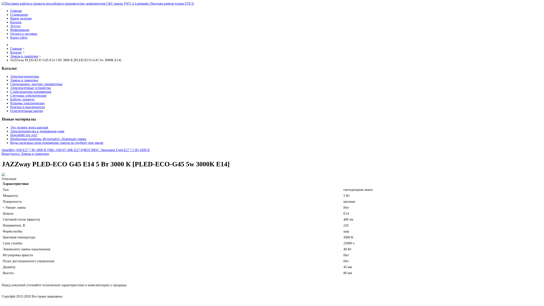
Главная (16, 11)
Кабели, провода (22, 99)
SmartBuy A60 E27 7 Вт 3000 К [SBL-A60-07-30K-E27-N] (43, 150)
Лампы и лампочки (24, 80)
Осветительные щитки (26, 111)
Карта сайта (18, 37)
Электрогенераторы (24, 76)
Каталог (16, 22)
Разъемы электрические (27, 103)
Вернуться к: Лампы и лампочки (25, 154)
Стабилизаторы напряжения (30, 92)
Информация (19, 30)
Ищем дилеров (21, 18)
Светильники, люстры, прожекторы (36, 84)
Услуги (15, 26)
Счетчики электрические (28, 95)
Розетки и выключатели (27, 107)
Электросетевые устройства (30, 88)
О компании (19, 14)
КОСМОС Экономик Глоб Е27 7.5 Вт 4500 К (117, 150)
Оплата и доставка (23, 33)
